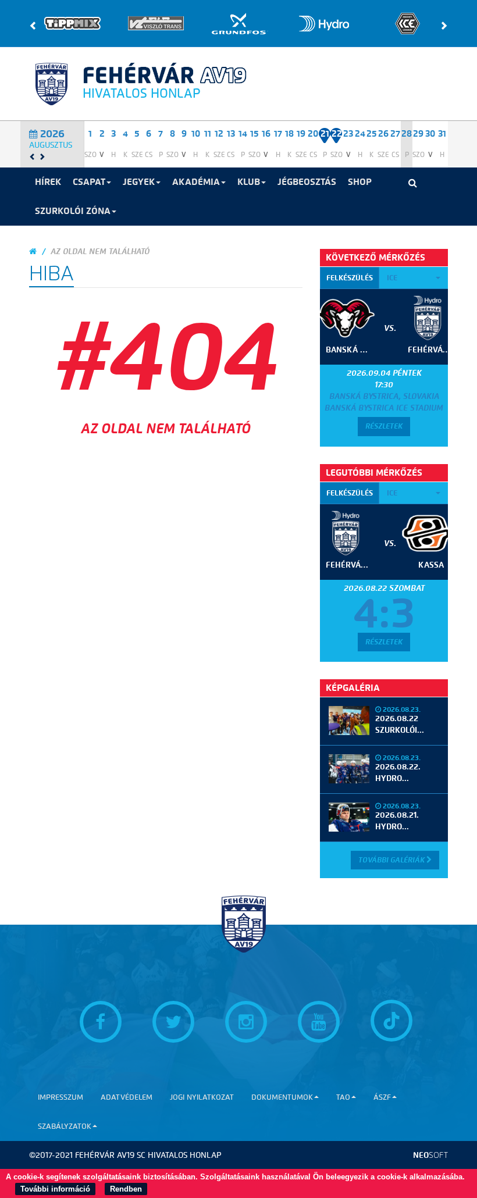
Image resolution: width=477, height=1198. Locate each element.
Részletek (384, 426)
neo (430, 1155)
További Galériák (392, 859)
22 (337, 134)
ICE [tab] (392, 277)
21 (325, 134)
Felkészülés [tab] (349, 277)
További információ (55, 1189)
